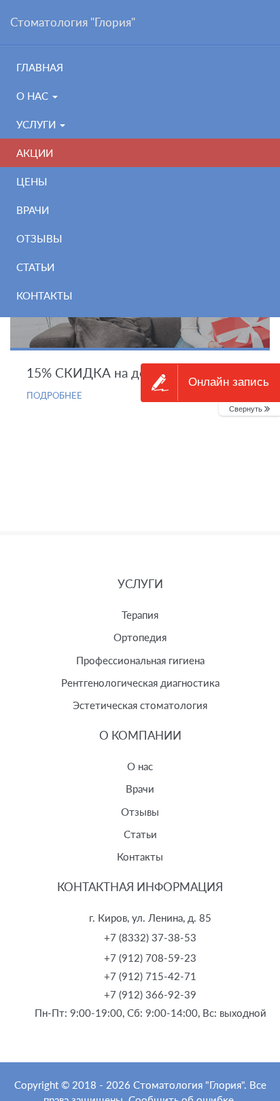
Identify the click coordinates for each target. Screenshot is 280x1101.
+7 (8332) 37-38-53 (150, 937)
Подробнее (54, 395)
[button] (249, 409)
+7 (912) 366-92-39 (150, 994)
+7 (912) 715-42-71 (150, 976)
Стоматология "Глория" (72, 22)
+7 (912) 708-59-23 (150, 958)
